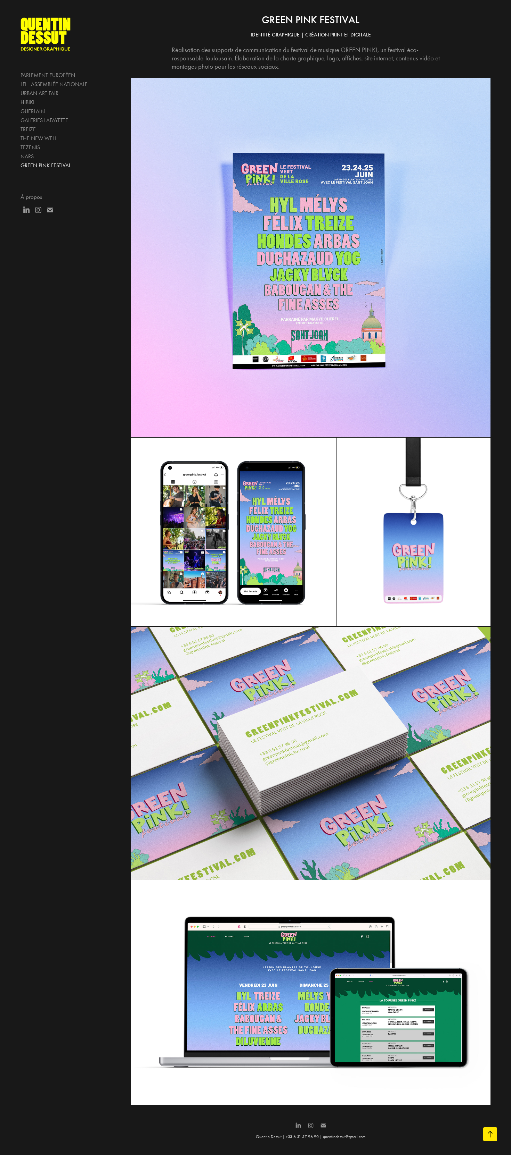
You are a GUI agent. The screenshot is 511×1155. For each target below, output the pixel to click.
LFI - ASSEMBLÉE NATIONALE (54, 84)
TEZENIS (30, 147)
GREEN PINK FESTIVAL (46, 165)
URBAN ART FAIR (39, 93)
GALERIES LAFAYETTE (44, 120)
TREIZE (28, 129)
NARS (27, 156)
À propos (31, 196)
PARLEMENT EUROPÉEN (48, 75)
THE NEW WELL (39, 138)
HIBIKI (27, 102)
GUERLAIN (33, 111)
